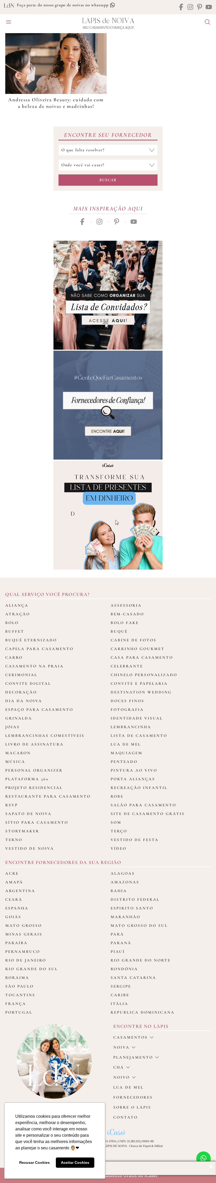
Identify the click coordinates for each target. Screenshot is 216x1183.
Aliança (16, 605)
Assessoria (126, 605)
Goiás (13, 916)
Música (15, 761)
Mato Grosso (23, 925)
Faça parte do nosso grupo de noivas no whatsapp (63, 5)
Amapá (14, 882)
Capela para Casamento (39, 648)
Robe (117, 796)
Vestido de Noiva (29, 848)
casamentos (130, 1037)
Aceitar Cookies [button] (75, 1162)
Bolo (12, 622)
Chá (118, 1067)
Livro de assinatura (34, 744)
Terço (119, 831)
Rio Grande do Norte (141, 960)
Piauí (118, 951)
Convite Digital (28, 683)
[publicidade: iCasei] (108, 515)
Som (116, 822)
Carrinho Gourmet (138, 648)
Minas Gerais (23, 934)
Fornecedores (133, 1097)
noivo (121, 1077)
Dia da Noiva (23, 700)
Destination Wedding (141, 692)
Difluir (158, 1146)
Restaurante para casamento (48, 796)
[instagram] (190, 7)
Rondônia (124, 968)
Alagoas (123, 873)
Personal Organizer (34, 770)
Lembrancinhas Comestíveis (45, 735)
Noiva (121, 1047)
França (15, 1003)
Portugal (18, 1012)
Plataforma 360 (27, 779)
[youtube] (208, 7)
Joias (12, 726)
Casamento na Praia (34, 666)
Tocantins (20, 995)
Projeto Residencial (34, 787)
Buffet (14, 631)
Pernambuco (22, 951)
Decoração (21, 692)
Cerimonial (21, 674)
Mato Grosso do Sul (139, 925)
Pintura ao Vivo (134, 770)
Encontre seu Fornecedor (108, 135)
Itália (119, 1003)
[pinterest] (199, 7)
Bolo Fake (125, 622)
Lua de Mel (126, 744)
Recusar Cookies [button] (34, 1162)
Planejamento (133, 1057)
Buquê (119, 631)
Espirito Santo (132, 908)
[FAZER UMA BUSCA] (205, 22)
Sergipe (121, 986)
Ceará (13, 899)
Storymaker (22, 831)
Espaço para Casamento (39, 709)
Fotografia (127, 709)
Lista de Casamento (139, 735)
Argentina (20, 890)
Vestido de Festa (135, 839)
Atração (17, 614)
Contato (125, 1117)
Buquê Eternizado (31, 640)
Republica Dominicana (143, 1012)
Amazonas (125, 882)
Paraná (121, 942)
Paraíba (16, 942)
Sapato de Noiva (28, 813)
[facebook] (181, 7)
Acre (12, 873)
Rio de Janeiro (25, 960)
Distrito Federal (135, 899)
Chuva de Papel (140, 1146)
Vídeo (118, 848)
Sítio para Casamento (36, 822)
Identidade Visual (137, 718)
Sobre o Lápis (132, 1107)
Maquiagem (127, 753)
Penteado (124, 761)
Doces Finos (127, 700)
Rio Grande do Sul (31, 968)
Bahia (119, 890)
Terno (13, 839)
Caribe (120, 995)
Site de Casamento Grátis (148, 813)
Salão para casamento (143, 805)
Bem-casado (127, 614)
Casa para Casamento (142, 657)
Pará (117, 934)
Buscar (108, 180)
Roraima (17, 977)
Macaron (18, 753)
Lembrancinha (131, 726)
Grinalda (18, 718)
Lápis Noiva (108, 20)
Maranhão (125, 916)
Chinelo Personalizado (144, 674)
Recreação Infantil (139, 787)
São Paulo (19, 986)
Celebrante (127, 666)
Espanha (16, 908)
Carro (14, 657)
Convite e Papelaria (139, 683)
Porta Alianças (133, 779)
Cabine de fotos (133, 640)
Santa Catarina (133, 977)
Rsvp (11, 805)
